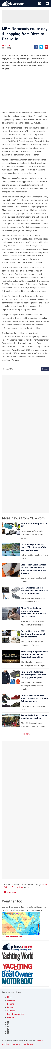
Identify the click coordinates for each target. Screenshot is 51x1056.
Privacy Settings (27, 1044)
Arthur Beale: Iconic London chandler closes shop (34, 716)
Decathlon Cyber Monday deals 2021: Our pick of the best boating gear (33, 547)
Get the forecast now (12, 936)
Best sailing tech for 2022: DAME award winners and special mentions (33, 634)
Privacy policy (15, 1044)
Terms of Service (18, 887)
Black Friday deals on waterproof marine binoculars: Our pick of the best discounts (33, 612)
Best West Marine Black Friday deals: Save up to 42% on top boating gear (34, 590)
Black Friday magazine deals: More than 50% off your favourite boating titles (34, 654)
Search (45, 369)
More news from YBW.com (23, 518)
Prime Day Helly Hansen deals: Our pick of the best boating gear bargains (33, 674)
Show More (11, 892)
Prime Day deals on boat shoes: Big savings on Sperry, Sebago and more (34, 698)
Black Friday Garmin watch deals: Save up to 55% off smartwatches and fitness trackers (33, 568)
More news (25, 733)
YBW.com (6, 45)
